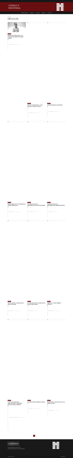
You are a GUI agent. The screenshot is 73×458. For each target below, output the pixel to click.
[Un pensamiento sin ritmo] (54, 61)
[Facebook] (62, 1)
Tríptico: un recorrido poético (54, 303)
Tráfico (29, 103)
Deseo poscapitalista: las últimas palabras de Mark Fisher (15, 37)
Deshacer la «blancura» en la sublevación (56, 402)
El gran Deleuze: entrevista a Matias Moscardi (36, 303)
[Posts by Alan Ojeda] (27, 112)
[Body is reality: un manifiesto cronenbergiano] (15, 160)
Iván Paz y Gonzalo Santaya (14, 417)
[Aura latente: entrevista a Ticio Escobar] (15, 259)
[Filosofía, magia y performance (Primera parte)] (54, 160)
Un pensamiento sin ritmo (54, 105)
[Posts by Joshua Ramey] (47, 410)
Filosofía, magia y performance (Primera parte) (56, 204)
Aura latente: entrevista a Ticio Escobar (16, 303)
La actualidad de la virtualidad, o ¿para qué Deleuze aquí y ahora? (15, 403)
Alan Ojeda (11, 44)
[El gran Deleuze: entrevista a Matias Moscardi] (34, 259)
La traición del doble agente (36, 402)
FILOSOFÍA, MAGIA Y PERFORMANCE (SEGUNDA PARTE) (36, 204)
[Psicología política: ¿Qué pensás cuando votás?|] (34, 61)
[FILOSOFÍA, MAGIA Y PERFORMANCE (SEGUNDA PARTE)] (34, 160)
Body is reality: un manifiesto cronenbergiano (16, 204)
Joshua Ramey (51, 410)
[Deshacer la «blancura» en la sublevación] (54, 358)
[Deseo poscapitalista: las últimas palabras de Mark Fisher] (15, 27)
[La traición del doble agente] (34, 358)
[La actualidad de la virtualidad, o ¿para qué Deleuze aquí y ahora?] (15, 358)
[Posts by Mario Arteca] (47, 310)
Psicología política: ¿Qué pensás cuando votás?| (35, 105)
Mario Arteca (51, 310)
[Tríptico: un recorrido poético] (54, 259)
